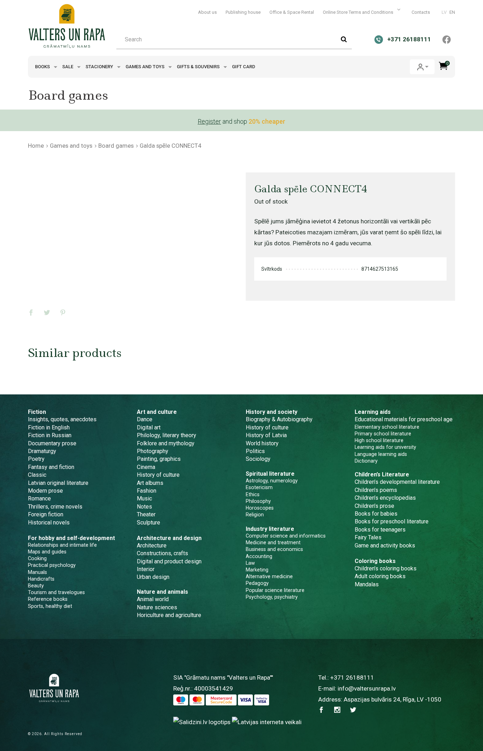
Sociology (258, 459)
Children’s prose (374, 506)
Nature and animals (162, 591)
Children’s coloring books (386, 568)
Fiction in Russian (49, 435)
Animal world (153, 599)
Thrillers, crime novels (55, 506)
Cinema (146, 467)
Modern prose (45, 490)
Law (250, 563)
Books (43, 66)
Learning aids (373, 412)
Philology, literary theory (166, 435)
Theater (146, 514)
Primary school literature (383, 433)
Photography (152, 451)
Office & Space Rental (291, 12)
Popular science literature (275, 590)
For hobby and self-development (71, 538)
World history (262, 443)
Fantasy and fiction (51, 467)
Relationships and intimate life (62, 545)
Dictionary (366, 461)
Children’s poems (376, 490)
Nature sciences (157, 607)
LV (444, 12)
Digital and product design (169, 561)
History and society (271, 412)
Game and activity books (385, 545)
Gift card (243, 66)
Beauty (36, 585)
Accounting (259, 556)
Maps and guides (47, 552)
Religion (255, 514)
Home (36, 145)
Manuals (37, 572)
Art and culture (157, 412)
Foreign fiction (45, 514)
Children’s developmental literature (397, 482)
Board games (116, 145)
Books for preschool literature (392, 521)
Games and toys (145, 66)
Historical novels (49, 522)
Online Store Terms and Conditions (358, 12)
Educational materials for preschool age (404, 419)
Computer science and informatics (286, 536)
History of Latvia (266, 435)
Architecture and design (169, 538)
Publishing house (243, 12)
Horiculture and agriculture (169, 615)
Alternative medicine (269, 576)
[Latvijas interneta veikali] (267, 721)
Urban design (153, 577)
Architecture (152, 545)
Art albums (150, 483)
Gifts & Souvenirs (199, 66)
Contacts (421, 12)
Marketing (257, 570)
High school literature (379, 440)
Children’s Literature (382, 474)
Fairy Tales (368, 537)
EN (452, 12)
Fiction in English (49, 427)
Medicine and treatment (273, 542)
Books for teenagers (380, 529)
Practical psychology (52, 565)
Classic (37, 474)
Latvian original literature (58, 483)
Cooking (37, 558)
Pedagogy (257, 583)
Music (144, 498)
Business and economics (274, 549)
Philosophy (258, 501)
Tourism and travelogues (56, 592)
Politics (255, 451)
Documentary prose (52, 443)
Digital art (149, 427)
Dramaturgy (42, 451)
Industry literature (270, 529)
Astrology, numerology (272, 480)
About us (207, 12)
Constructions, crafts (162, 553)
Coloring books (375, 561)
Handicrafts (41, 579)
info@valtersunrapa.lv (367, 688)
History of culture (158, 474)
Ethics (253, 494)
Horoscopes (260, 508)
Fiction (37, 412)
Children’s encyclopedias (385, 497)
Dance (144, 419)
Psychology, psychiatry (272, 597)
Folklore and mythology (165, 443)
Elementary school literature (387, 427)
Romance (39, 498)
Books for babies (376, 513)
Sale (68, 66)
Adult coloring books (380, 576)
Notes (144, 506)
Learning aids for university (385, 447)
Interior (146, 569)
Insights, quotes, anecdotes (62, 419)
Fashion (146, 490)
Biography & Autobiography (279, 419)
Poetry (36, 459)
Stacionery (100, 66)
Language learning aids (381, 454)
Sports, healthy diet (50, 606)
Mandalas (367, 584)
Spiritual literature (270, 473)
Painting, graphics (159, 459)
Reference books (48, 599)
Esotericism (259, 487)
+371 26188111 (352, 677)
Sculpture (148, 522)
